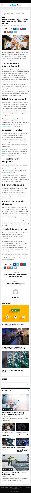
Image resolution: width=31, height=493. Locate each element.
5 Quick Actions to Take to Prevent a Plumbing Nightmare (15, 276)
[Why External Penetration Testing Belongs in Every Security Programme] (22, 427)
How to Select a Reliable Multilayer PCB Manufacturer (12, 371)
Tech (3, 17)
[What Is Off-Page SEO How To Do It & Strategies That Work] (8, 442)
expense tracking (6, 153)
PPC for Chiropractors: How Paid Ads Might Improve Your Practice (13, 325)
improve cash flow (6, 126)
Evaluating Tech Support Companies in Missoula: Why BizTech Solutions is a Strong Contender (14, 348)
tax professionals (9, 170)
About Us (18, 1)
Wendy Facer (6, 25)
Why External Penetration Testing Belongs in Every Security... (22, 434)
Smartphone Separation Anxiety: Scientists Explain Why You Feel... (13, 414)
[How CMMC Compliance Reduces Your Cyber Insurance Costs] (8, 427)
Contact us (13, 1)
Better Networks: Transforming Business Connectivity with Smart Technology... (22, 449)
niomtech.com (16, 488)
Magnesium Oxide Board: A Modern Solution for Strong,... (14, 474)
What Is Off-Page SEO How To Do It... (8, 448)
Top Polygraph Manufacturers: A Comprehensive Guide (15, 284)
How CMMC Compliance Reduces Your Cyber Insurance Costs (7, 434)
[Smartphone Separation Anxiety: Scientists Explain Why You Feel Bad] (15, 402)
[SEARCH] (27, 383)
